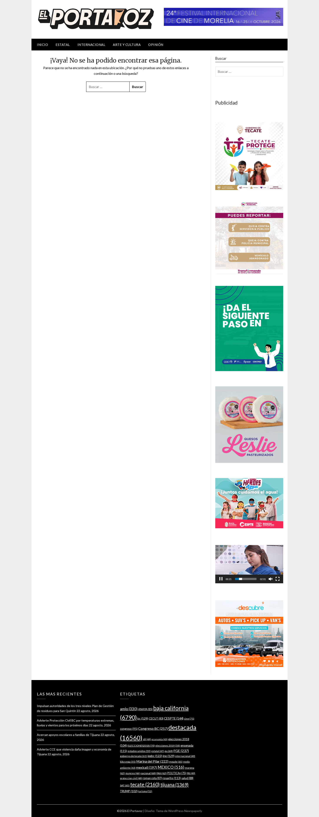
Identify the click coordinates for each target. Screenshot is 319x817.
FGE (181, 751)
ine (168, 756)
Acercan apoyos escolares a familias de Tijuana (68, 735)
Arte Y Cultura (127, 45)
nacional (148, 773)
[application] (249, 564)
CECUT (156, 718)
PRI (191, 773)
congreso (129, 728)
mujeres (132, 773)
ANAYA (145, 709)
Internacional (91, 45)
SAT (125, 785)
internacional (185, 756)
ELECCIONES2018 (141, 745)
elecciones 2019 (167, 745)
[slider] (246, 579)
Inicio (42, 45)
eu (168, 751)
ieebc (155, 756)
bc (142, 718)
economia (159, 739)
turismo (145, 791)
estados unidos (139, 750)
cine (189, 718)
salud (187, 778)
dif (147, 739)
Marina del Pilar (152, 761)
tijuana (174, 784)
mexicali (146, 767)
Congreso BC (153, 728)
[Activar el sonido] (270, 579)
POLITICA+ (176, 773)
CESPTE (173, 718)
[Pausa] (221, 579)
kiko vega (128, 761)
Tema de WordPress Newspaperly (179, 811)
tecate (145, 784)
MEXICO (171, 767)
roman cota (152, 778)
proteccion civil (131, 778)
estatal (157, 751)
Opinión (155, 45)
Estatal (63, 45)
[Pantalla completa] (277, 579)
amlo (129, 709)
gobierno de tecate (133, 756)
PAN (161, 773)
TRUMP (129, 791)
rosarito (172, 778)
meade (176, 761)
